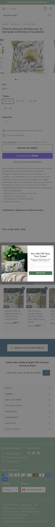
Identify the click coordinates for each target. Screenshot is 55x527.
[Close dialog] (52, 246)
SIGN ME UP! (40, 273)
